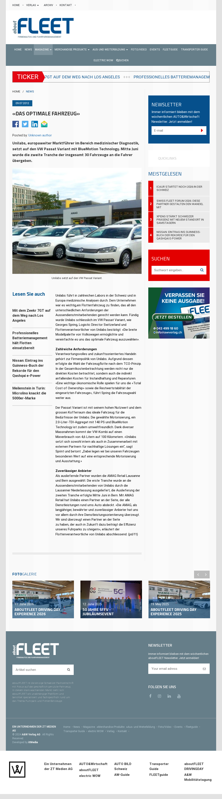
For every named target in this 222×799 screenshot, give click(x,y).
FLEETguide (158, 775)
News (77, 726)
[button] (43, 49)
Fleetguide (193, 726)
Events (180, 726)
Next (206, 574)
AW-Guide (122, 775)
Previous (198, 574)
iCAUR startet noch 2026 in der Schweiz (179, 188)
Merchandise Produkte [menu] (111, 726)
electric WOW (97, 731)
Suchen (124, 60)
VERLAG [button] (31, 5)
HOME (16, 5)
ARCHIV (49, 5)
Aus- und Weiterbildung (142, 726)
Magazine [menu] (89, 726)
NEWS (30, 91)
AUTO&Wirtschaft (93, 764)
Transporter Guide (75, 731)
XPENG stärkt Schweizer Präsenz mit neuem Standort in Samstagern (180, 219)
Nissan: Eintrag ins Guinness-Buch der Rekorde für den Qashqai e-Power (179, 235)
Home (68, 726)
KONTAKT (66, 5)
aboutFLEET (89, 770)
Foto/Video (166, 726)
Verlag (112, 731)
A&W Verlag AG (31, 734)
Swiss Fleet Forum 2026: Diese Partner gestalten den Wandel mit (180, 204)
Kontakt (123, 731)
